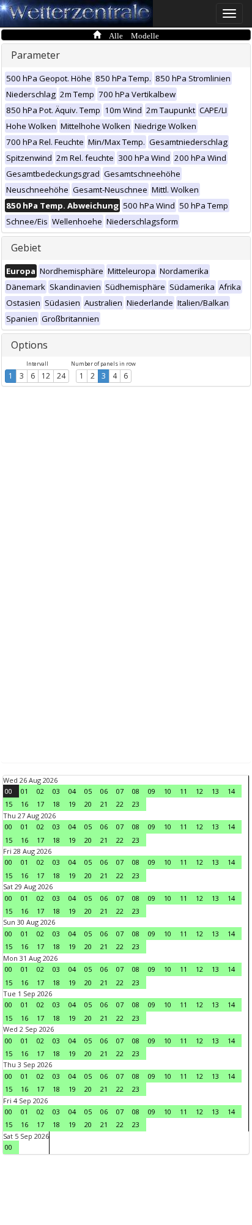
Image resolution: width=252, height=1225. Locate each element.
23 (135, 804)
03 (56, 791)
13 (215, 791)
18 (56, 804)
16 (24, 804)
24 (61, 376)
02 (40, 791)
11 (183, 791)
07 (120, 791)
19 (72, 804)
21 (104, 804)
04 (72, 791)
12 (46, 376)
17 (40, 804)
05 (88, 791)
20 (88, 804)
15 (8, 804)
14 (231, 791)
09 (151, 791)
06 (104, 791)
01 (24, 791)
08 (135, 791)
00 (8, 791)
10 (167, 791)
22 (120, 804)
